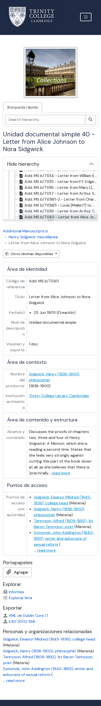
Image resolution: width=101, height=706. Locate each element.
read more (60, 473)
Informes (16, 591)
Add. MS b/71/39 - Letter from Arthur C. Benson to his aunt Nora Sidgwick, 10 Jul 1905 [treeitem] (61, 211)
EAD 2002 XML (22, 621)
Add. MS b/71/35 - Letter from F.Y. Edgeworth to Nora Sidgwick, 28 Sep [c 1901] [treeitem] (61, 181)
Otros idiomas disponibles (32, 254)
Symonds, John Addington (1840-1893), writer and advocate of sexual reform (64, 538)
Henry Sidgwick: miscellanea (33, 237)
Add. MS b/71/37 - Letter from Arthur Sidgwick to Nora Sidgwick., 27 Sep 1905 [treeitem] (61, 193)
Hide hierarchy (23, 164)
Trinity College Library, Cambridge (59, 395)
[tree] (50, 195)
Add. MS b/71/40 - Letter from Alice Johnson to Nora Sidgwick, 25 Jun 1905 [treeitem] (61, 217)
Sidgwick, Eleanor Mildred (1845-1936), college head (49, 639)
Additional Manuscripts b (25, 231)
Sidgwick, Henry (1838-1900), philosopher (39, 651)
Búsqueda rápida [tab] (22, 107)
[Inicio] (34, 16)
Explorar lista (20, 597)
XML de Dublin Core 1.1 (28, 615)
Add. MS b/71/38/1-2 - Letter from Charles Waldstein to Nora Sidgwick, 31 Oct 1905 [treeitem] (61, 199)
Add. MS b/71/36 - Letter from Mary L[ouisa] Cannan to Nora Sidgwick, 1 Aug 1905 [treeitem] (61, 187)
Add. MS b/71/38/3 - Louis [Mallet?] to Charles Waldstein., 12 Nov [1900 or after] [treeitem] (61, 205)
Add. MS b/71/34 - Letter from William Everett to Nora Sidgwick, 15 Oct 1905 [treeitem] (61, 175)
